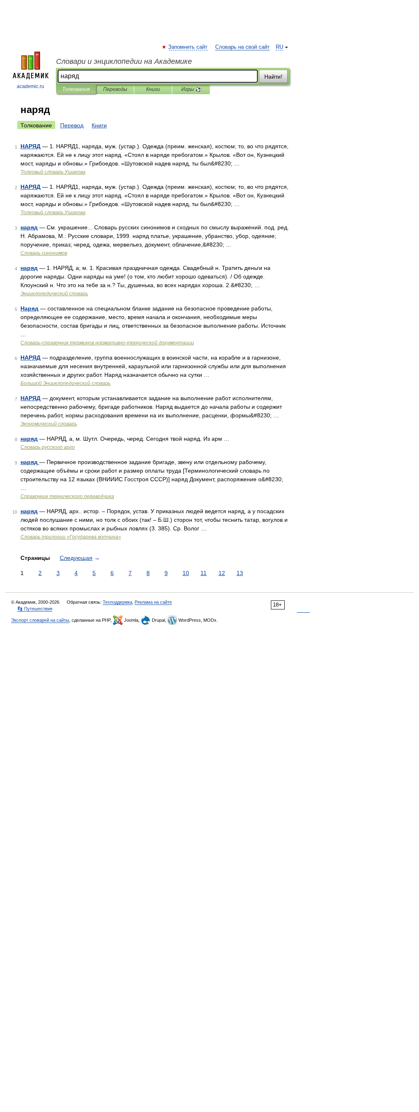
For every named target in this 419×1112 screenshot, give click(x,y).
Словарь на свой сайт (242, 47)
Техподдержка (117, 602)
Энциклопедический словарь (54, 294)
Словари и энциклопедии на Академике (124, 61)
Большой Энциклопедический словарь (65, 383)
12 (222, 573)
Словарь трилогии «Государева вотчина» (70, 537)
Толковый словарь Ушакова (53, 172)
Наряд (29, 308)
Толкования (76, 89)
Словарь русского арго (47, 447)
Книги (153, 89)
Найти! (273, 76)
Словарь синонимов (43, 253)
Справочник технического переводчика (67, 496)
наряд (29, 227)
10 (185, 573)
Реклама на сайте (153, 602)
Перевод (71, 125)
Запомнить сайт (188, 47)
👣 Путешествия (34, 608)
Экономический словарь (48, 424)
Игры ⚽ (191, 89)
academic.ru (30, 86)
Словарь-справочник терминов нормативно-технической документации (107, 343)
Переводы (115, 89)
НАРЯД (30, 146)
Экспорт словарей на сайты (40, 620)
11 (203, 573)
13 (240, 573)
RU (279, 47)
